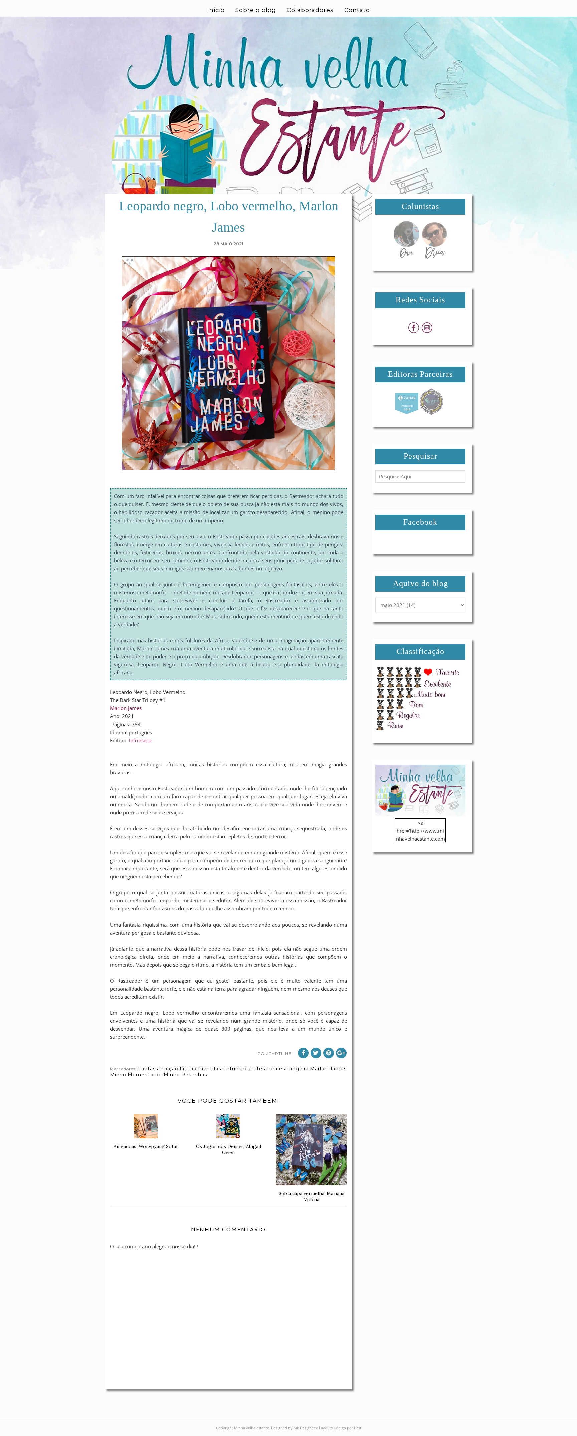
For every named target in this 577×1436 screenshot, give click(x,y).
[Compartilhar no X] (316, 1053)
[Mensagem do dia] (406, 256)
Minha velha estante (251, 1427)
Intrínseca (140, 740)
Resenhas (194, 1075)
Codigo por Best (347, 1427)
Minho (118, 1075)
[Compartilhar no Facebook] (303, 1053)
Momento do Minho (154, 1075)
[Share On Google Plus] (341, 1053)
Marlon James (126, 708)
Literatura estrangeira (280, 1069)
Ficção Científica (201, 1069)
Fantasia (149, 1069)
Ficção (169, 1069)
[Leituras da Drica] (434, 256)
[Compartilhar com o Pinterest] (328, 1053)
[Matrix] (406, 413)
